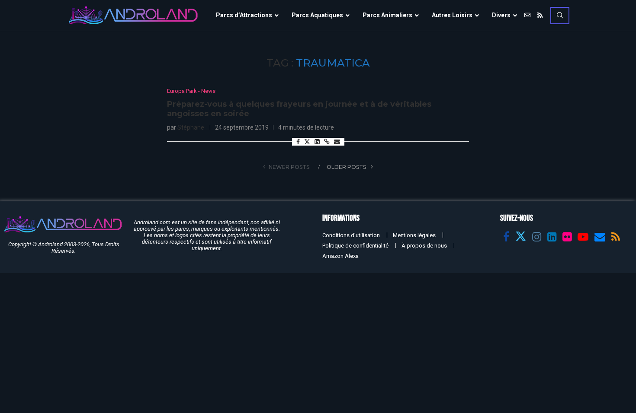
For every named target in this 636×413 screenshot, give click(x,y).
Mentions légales (414, 235)
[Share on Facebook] (298, 141)
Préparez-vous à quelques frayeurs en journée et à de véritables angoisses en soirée (299, 108)
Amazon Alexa (340, 256)
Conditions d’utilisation (351, 235)
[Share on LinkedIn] (317, 141)
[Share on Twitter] (307, 141)
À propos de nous (424, 245)
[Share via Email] (337, 141)
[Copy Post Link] (327, 141)
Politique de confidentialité (355, 245)
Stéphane (190, 127)
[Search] (559, 15)
